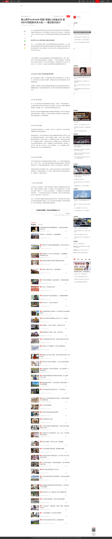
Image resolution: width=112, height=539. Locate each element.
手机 (78, 259)
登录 (97, 1)
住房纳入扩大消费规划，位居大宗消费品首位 (53, 346)
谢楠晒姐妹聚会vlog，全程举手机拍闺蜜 (81, 185)
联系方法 (51, 537)
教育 (89, 259)
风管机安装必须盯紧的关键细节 (50, 412)
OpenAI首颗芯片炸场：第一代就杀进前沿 (81, 210)
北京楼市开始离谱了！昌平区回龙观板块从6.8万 (82, 39)
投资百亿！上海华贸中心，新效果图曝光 (50, 234)
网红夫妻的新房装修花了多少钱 (50, 469)
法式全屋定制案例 (46, 405)
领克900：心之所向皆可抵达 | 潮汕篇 (81, 228)
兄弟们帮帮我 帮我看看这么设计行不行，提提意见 (55, 318)
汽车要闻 (76, 216)
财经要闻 (76, 110)
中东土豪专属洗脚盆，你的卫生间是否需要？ (53, 499)
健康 (74, 259)
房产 (82, 259)
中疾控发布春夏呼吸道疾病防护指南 (80, 281)
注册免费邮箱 (102, 1)
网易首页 (11, 1)
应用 (14, 1)
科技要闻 (76, 189)
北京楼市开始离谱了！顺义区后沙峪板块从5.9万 (48, 210)
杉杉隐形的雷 (76, 121)
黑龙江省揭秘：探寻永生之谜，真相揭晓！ (53, 441)
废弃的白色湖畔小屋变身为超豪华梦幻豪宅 (53, 260)
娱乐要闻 (76, 164)
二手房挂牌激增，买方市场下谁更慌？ (52, 513)
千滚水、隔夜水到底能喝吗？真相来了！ (81, 276)
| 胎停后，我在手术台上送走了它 (81, 250)
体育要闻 (76, 134)
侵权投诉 (79, 537)
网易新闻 (78, 16)
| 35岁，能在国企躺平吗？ (79, 243)
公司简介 (48, 537)
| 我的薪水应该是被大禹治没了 (81, 252)
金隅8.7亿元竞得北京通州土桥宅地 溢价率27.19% (82, 34)
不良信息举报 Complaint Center (69, 537)
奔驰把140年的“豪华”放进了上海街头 (81, 234)
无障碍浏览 (18, 1)
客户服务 (58, 537)
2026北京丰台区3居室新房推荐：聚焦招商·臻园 (82, 42)
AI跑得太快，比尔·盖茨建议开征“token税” (81, 124)
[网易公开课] (83, 1)
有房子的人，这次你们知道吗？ (50, 302)
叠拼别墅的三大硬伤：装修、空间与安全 (52, 332)
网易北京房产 (27, 16)
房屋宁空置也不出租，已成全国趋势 (51, 269)
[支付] (91, 1)
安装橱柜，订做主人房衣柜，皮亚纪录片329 (53, 325)
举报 (69, 25)
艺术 (86, 259)
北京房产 (76, 23)
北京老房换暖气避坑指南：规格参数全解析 (53, 448)
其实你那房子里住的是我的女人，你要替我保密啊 (55, 295)
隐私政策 (62, 537)
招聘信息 (55, 537)
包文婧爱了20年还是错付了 (79, 179)
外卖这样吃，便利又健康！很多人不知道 (81, 279)
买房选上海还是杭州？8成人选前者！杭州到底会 (82, 37)
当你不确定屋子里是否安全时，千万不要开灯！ (54, 389)
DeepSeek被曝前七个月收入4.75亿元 (81, 207)
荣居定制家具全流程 (47, 419)
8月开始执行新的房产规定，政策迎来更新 (53, 519)
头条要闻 (76, 65)
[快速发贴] (25, 31)
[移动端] (79, 1)
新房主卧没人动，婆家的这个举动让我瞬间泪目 (54, 492)
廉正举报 (76, 537)
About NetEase (43, 537)
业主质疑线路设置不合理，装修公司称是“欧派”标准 (55, 339)
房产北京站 (67, 213)
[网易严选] (87, 1)
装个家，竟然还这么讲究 (48, 287)
